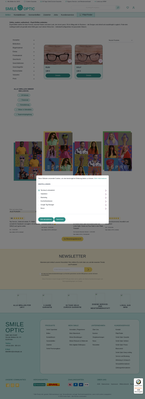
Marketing (44, 197)
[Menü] (142, 379)
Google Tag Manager (47, 204)
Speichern (59, 219)
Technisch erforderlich (48, 190)
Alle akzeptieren (46, 219)
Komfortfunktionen (46, 201)
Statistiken (44, 194)
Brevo (42, 208)
